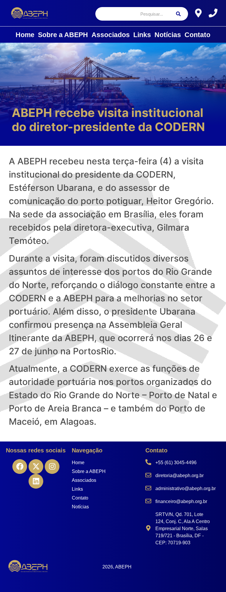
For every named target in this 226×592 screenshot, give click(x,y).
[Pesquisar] (178, 13)
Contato (197, 35)
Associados (111, 35)
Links (142, 35)
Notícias (167, 35)
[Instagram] (52, 466)
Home (25, 35)
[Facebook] (19, 466)
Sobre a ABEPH (63, 35)
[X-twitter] (36, 466)
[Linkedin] (36, 481)
